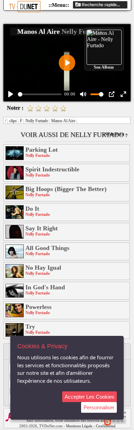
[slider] (40, 94)
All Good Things (47, 247)
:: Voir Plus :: (114, 134)
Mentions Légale (79, 426)
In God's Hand (45, 287)
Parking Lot (41, 149)
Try (30, 326)
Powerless (38, 306)
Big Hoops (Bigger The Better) (66, 189)
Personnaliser (98, 407)
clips (13, 120)
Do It (32, 208)
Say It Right (41, 228)
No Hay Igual (43, 267)
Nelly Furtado (36, 120)
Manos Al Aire (63, 120)
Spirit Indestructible (52, 169)
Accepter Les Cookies (89, 397)
